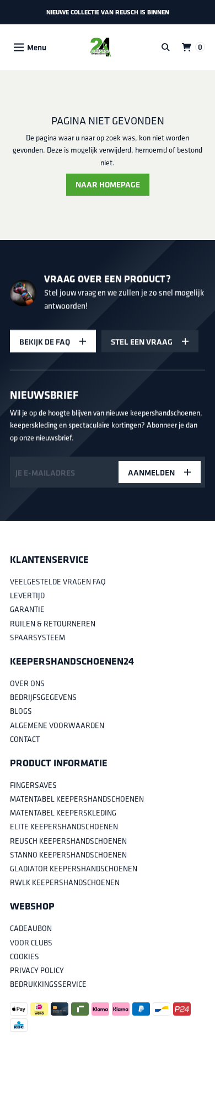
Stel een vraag (142, 341)
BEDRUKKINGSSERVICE (48, 984)
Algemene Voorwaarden (57, 725)
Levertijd (27, 596)
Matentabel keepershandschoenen (77, 799)
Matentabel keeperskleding (63, 813)
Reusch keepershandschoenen (68, 841)
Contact (25, 739)
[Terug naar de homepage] (100, 47)
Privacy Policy (37, 970)
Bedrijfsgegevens (43, 697)
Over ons (27, 683)
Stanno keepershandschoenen (68, 855)
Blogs (21, 712)
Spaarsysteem (37, 637)
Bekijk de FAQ (44, 341)
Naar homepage (108, 184)
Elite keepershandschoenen (64, 827)
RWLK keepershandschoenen (65, 883)
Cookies (24, 956)
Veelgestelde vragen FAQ (58, 582)
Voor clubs (31, 943)
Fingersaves (33, 785)
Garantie (27, 610)
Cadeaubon (31, 929)
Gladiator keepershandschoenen (73, 869)
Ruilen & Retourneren (52, 624)
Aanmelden (151, 472)
